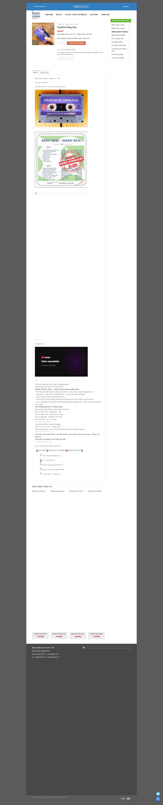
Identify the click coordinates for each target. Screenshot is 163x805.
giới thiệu (94, 15)
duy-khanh (88, 52)
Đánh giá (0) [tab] (44, 72)
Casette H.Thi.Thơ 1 (77, 634)
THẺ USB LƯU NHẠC (118, 58)
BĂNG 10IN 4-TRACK (118, 28)
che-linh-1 (62, 52)
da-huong (83, 52)
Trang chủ (105, 15)
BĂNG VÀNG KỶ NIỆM (118, 35)
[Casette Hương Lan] (59, 561)
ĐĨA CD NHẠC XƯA (117, 39)
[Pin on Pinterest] (68, 58)
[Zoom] (34, 43)
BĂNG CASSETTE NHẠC (120, 32)
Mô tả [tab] (35, 72)
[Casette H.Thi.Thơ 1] (77, 561)
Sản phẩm (49, 15)
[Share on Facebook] (58, 58)
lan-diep (67, 54)
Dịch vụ (59, 15)
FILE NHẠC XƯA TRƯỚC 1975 (119, 50)
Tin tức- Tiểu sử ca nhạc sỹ (76, 15)
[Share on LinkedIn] (71, 58)
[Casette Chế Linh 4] (40, 561)
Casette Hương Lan (59, 634)
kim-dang (62, 54)
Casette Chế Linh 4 (40, 634)
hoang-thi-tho (95, 52)
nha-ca (71, 54)
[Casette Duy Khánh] (96, 561)
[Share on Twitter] (61, 58)
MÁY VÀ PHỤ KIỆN (117, 54)
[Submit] (88, 6)
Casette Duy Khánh (96, 634)
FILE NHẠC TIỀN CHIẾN (119, 45)
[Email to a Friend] (65, 58)
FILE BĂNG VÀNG (117, 42)
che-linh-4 (67, 52)
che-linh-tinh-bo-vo (75, 52)
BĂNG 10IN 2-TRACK (118, 25)
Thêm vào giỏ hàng (76, 43)
